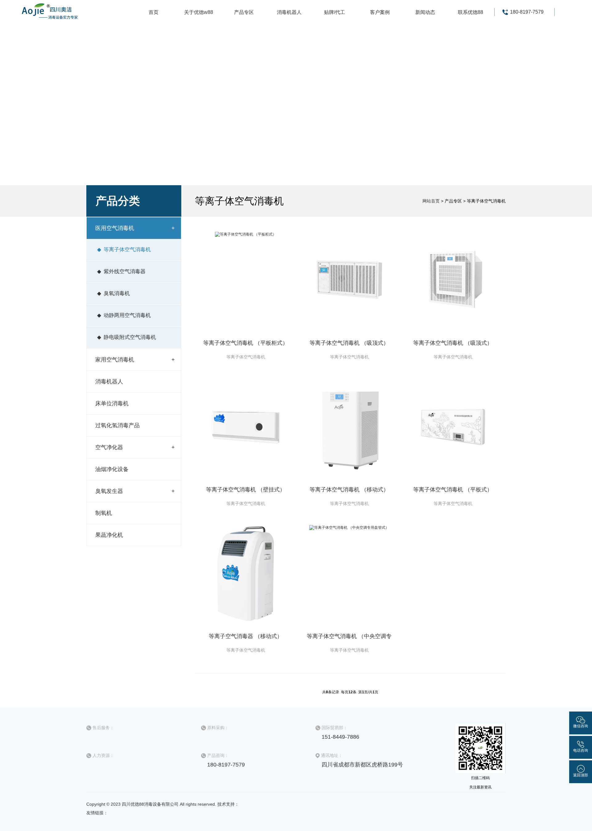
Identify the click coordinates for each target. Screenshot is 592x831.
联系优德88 (470, 12)
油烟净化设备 (112, 469)
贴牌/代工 (334, 12)
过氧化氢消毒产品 (117, 425)
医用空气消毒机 (114, 228)
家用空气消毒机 (114, 360)
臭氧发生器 (109, 491)
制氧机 (103, 513)
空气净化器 (109, 447)
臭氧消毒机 (117, 293)
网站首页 (431, 200)
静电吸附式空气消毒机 (130, 337)
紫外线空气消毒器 (125, 271)
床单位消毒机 (112, 403)
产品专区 (244, 12)
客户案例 (380, 12)
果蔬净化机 (109, 535)
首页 (153, 12)
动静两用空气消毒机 (127, 315)
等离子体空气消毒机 (127, 250)
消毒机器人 (289, 12)
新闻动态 (425, 12)
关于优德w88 (198, 12)
